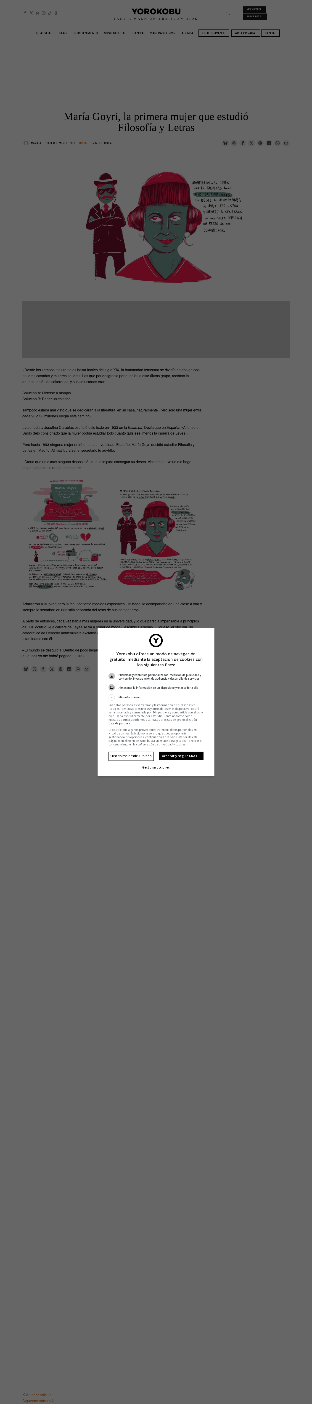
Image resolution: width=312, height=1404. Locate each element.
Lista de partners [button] (119, 723)
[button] (156, 697)
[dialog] (156, 702)
